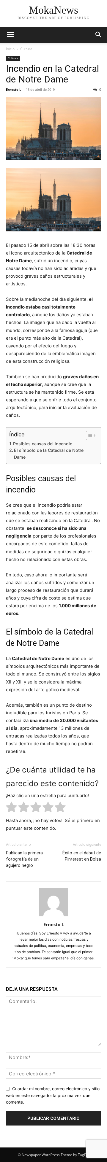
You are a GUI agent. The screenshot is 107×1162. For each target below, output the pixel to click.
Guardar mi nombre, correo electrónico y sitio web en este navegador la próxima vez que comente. (53, 1095)
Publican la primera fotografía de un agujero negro (24, 859)
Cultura (26, 48)
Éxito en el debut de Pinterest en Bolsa (81, 856)
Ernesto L (13, 89)
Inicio (10, 48)
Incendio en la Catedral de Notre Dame (52, 74)
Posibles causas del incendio (43, 443)
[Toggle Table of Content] (88, 435)
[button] (10, 35)
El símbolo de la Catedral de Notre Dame (49, 454)
